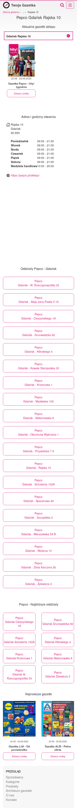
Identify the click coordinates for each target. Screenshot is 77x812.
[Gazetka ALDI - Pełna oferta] (57, 719)
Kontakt (11, 799)
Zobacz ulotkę (21, 93)
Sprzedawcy (14, 777)
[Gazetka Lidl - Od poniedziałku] (19, 719)
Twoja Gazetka (23, 5)
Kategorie (13, 781)
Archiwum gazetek (19, 790)
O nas (10, 795)
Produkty (12, 786)
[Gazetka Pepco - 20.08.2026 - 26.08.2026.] (21, 60)
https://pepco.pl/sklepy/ (25, 175)
